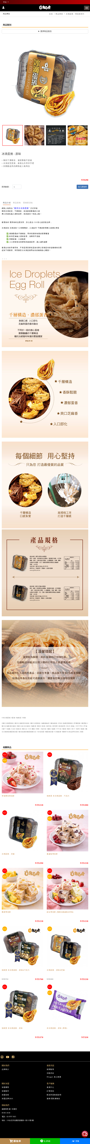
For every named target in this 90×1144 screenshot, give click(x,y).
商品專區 (59, 14)
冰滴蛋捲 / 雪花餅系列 (75, 14)
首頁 (51, 14)
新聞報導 (50, 1069)
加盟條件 (5, 1091)
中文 (5, 2)
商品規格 (17, 203)
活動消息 (50, 1073)
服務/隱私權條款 (53, 1098)
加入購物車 (82, 187)
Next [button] (85, 80)
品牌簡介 (5, 1069)
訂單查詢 (50, 1091)
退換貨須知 (28, 203)
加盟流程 (5, 1095)
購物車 (17, 1141)
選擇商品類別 (46, 31)
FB (77, 1141)
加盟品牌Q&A (7, 1098)
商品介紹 (7, 203)
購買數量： (6, 187)
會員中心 (50, 1087)
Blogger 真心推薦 (54, 1077)
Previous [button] (5, 80)
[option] (45, 80)
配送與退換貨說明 (54, 1095)
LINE (47, 1141)
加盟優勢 (5, 1087)
